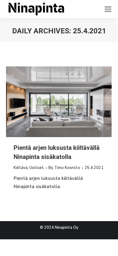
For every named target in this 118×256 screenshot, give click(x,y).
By (64, 167)
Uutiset (36, 167)
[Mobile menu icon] (108, 9)
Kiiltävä (21, 167)
